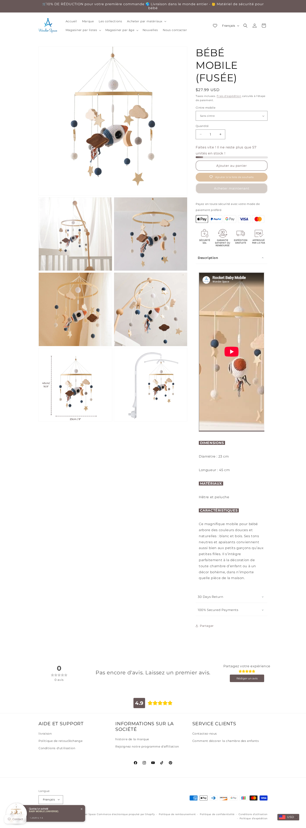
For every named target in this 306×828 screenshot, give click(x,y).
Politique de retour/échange (60, 741)
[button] (146, 21)
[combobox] (288, 817)
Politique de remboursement (177, 814)
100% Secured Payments (218, 610)
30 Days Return (210, 597)
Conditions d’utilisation (253, 814)
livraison (45, 733)
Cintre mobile (205, 107)
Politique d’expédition (253, 818)
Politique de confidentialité (217, 814)
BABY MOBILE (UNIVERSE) (43, 811)
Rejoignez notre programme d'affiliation (147, 746)
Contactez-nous (204, 733)
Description (208, 258)
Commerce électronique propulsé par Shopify (126, 814)
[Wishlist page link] (215, 26)
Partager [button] (207, 626)
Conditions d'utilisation (57, 748)
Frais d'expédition (229, 96)
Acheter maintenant (231, 188)
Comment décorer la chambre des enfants (225, 741)
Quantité (202, 126)
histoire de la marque (132, 739)
